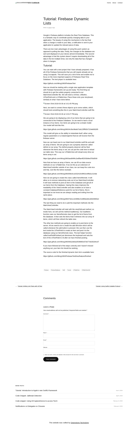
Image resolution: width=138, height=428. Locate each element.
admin (50, 27)
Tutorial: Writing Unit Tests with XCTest (30, 286)
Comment (46, 313)
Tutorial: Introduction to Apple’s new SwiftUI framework (36, 390)
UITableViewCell (86, 270)
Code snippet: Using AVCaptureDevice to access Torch (36, 401)
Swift (64, 270)
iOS (54, 27)
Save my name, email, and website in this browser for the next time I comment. (64, 354)
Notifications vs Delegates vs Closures (30, 406)
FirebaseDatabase (55, 270)
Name (45, 332)
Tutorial (69, 270)
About (114, 3)
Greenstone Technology (80, 423)
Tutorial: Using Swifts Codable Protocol (108, 286)
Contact (120, 3)
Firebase (46, 270)
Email (45, 340)
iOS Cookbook (33, 3)
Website (45, 347)
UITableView (76, 270)
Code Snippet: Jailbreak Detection (28, 396)
